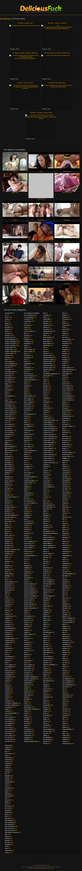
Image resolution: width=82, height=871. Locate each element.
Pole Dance (65, 329)
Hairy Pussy (27, 668)
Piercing (45, 733)
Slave (64, 535)
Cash (6, 612)
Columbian (8, 675)
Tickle (64, 699)
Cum (6, 715)
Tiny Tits (64, 711)
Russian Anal (66, 454)
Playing (64, 317)
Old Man (45, 646)
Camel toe (8, 602)
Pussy (64, 382)
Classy (7, 650)
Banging (7, 473)
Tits (63, 719)
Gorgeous (27, 638)
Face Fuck (27, 444)
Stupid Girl (65, 638)
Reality (64, 412)
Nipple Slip (46, 620)
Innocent (45, 321)
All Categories (5, 19)
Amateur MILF (9, 347)
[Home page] (41, 8)
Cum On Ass (8, 737)
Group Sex (27, 650)
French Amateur (28, 541)
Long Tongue (47, 485)
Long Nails (46, 483)
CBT (6, 594)
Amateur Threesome (11, 351)
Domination (27, 367)
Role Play (65, 436)
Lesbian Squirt (47, 458)
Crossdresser (9, 707)
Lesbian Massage (48, 442)
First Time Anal (28, 501)
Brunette (7, 569)
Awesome (8, 440)
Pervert (45, 717)
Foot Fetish (27, 521)
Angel (6, 384)
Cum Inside (8, 733)
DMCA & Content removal (40, 868)
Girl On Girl (27, 618)
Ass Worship (8, 434)
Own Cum (46, 673)
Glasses (26, 624)
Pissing (45, 743)
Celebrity (7, 622)
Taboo (64, 658)
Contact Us (50, 868)
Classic (7, 646)
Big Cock (7, 513)
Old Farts (45, 644)
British (6, 567)
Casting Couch (9, 616)
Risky (63, 434)
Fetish (26, 485)
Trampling (65, 737)
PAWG (45, 675)
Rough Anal (65, 444)
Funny (26, 559)
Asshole (7, 436)
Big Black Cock (9, 507)
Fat (25, 462)
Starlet (64, 602)
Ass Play (7, 428)
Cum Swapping (28, 317)
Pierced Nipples (47, 729)
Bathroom (7, 485)
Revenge (65, 424)
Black (6, 533)
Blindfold (7, 541)
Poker (64, 327)
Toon (63, 725)
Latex (44, 404)
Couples (7, 693)
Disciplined (27, 357)
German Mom (28, 602)
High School (27, 695)
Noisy (44, 622)
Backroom (8, 458)
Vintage (7, 780)
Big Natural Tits (9, 517)
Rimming (64, 432)
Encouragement (28, 414)
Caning (7, 606)
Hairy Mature (27, 666)
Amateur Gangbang (10, 341)
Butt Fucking (8, 590)
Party (44, 703)
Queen (64, 402)
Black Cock (8, 535)
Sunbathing (65, 644)
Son (63, 578)
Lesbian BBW (47, 422)
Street (64, 624)
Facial (26, 448)
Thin (63, 691)
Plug (63, 321)
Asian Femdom (9, 410)
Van (6, 774)
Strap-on (64, 616)
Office (44, 640)
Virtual (7, 784)
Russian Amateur (67, 452)
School (64, 468)
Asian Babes (8, 406)
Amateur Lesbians (10, 345)
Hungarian (27, 737)
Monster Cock (47, 590)
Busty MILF (8, 586)
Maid (44, 513)
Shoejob (64, 503)
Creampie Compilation (11, 703)
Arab (6, 394)
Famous (26, 456)
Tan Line (64, 662)
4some (7, 319)
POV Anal (46, 679)
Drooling (26, 386)
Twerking (7, 749)
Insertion (45, 323)
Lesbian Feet (47, 432)
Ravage (64, 408)
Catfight (7, 618)
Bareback (7, 477)
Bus (6, 578)
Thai (63, 689)
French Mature (28, 547)
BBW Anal (8, 444)
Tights (64, 705)
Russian (64, 450)
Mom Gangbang (48, 580)
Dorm (25, 371)
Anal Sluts (8, 380)
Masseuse (46, 527)
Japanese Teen (47, 367)
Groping (26, 648)
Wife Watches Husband (11, 832)
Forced (26, 527)
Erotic (25, 418)
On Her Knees (47, 656)
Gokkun (26, 632)
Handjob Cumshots (29, 679)
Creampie (8, 701)
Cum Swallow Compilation (31, 313)
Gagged (26, 565)
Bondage (7, 553)
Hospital (26, 717)
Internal (45, 327)
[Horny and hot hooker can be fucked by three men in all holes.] (41, 126)
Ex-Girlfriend (27, 426)
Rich (63, 428)
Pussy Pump (66, 394)
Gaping (26, 574)
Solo (63, 569)
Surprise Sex (66, 646)
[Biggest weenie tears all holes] (25, 66)
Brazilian (7, 565)
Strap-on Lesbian (67, 620)
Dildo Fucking (28, 349)
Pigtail (45, 735)
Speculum (65, 588)
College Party (9, 673)
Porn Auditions (66, 339)
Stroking (64, 630)
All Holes (20, 23)
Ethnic (26, 422)
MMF (44, 511)
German (26, 582)
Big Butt (7, 511)
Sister (64, 525)
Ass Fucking (8, 424)
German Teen (28, 606)
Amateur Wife (9, 353)
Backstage (8, 462)
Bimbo (7, 525)
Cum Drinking (9, 719)
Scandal (64, 466)
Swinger (64, 652)
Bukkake (7, 576)
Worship (7, 842)
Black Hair (8, 539)
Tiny (63, 707)
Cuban (7, 709)
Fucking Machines (29, 555)
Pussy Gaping (66, 388)
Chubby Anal (8, 640)
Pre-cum (64, 347)
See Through (66, 479)
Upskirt (7, 765)
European (27, 424)
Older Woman (47, 652)
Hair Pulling (27, 660)
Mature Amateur (47, 539)
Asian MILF (8, 416)
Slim (63, 539)
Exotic (26, 432)
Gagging (26, 567)
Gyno (25, 656)
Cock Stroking (9, 666)
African (7, 331)
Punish (64, 378)
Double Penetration (63, 53)
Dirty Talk (26, 355)
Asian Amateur (9, 402)
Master (45, 529)
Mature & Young (47, 537)
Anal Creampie (9, 365)
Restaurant (65, 420)
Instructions (46, 325)
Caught (56, 23)
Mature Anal (46, 541)
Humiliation (27, 735)
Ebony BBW (27, 400)
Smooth (64, 549)
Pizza (63, 313)
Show (64, 511)
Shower (64, 513)
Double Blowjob (28, 376)
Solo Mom (65, 576)
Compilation (8, 677)
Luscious (45, 497)
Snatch (64, 553)
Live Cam (46, 475)
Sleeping (64, 537)
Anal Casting (8, 361)
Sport (63, 594)
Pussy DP (65, 384)
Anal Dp (30, 83)
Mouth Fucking (47, 596)
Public (64, 365)
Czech (26, 329)
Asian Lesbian (9, 414)
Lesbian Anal (47, 418)
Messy (45, 551)
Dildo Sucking (28, 351)
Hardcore (26, 685)
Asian (6, 400)
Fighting (26, 487)
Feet (25, 470)
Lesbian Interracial (48, 438)
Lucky (45, 495)
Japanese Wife (47, 369)
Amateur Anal (47, 112)
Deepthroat (27, 341)
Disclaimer (31, 868)
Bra (6, 563)
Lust (44, 499)
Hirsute (26, 697)
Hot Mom (26, 721)
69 (5, 321)
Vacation (7, 770)
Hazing (26, 687)
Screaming (65, 473)
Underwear (8, 759)
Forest (26, 531)
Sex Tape (65, 489)
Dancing (26, 335)
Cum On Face (9, 739)
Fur (25, 561)
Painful (45, 687)
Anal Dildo (8, 369)
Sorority (64, 580)
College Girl (8, 671)
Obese (45, 638)
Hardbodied (27, 683)
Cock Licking (8, 664)
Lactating (45, 398)
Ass (6, 422)
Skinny (64, 529)
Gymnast (26, 654)
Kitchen (45, 388)
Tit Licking (65, 715)
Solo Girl (64, 572)
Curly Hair (27, 325)
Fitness (26, 509)
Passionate (46, 705)
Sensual (64, 485)
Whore (7, 814)
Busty (6, 580)
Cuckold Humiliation (11, 713)
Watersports (8, 796)
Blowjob (7, 547)
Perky (44, 713)
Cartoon (7, 610)
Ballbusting (8, 470)
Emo (25, 412)
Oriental (45, 668)
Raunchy (64, 406)
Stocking (64, 608)
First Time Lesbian (29, 503)
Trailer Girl (65, 735)
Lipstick (45, 473)
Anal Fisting (8, 374)
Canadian (8, 604)
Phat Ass (45, 721)
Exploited (26, 436)
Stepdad (64, 604)
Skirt (63, 531)
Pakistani (45, 691)
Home (26, 703)
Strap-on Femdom (67, 618)
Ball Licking (8, 466)
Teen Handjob (66, 683)
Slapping (64, 533)
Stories (64, 612)
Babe (6, 454)
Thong (64, 693)
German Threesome (30, 608)
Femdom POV (28, 483)
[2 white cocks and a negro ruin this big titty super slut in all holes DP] (57, 66)
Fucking (26, 23)
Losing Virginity (47, 487)
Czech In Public (28, 331)
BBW (6, 442)
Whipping (7, 812)
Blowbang (8, 545)
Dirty (25, 353)
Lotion (45, 489)
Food (25, 519)
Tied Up (64, 701)
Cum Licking (8, 735)
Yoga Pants (8, 850)
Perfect (45, 711)
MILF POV (46, 509)
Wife (6, 816)
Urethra (7, 767)
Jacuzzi (45, 351)
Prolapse (64, 359)
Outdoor (45, 671)
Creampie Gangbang (11, 705)
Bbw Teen (62, 83)
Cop (6, 683)
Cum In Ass (8, 727)
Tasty (63, 664)
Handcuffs (27, 673)
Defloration (27, 343)
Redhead (65, 414)
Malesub (45, 517)
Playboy (64, 315)
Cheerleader (8, 630)
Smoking (64, 547)
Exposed (26, 438)
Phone (45, 723)
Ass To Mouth (9, 430)
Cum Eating (8, 721)
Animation (8, 386)
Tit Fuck (64, 713)
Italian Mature (47, 343)
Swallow (64, 648)
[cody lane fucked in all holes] (25, 36)
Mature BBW (46, 543)
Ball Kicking (8, 464)
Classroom (8, 648)
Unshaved (8, 763)
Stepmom (65, 606)
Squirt (64, 600)
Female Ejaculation (29, 477)
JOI (44, 349)
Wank (6, 792)
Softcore (64, 565)
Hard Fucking (28, 681)
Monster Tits (46, 592)
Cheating (7, 626)
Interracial (46, 329)
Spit (63, 592)
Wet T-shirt (8, 808)
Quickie (64, 404)
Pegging (45, 709)
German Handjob (29, 594)
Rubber (64, 448)
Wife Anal (7, 818)
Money (45, 588)
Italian (45, 335)
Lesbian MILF (47, 440)
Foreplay (26, 529)
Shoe (63, 501)
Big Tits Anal (8, 521)
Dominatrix (27, 369)
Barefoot (7, 479)
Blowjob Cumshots (10, 549)
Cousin (7, 695)
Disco (25, 359)
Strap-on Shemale (67, 622)
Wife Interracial (9, 828)
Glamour (26, 622)
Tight (63, 703)
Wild (6, 834)
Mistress (45, 569)
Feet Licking (27, 473)
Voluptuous (8, 788)
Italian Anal (46, 339)
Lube (44, 493)
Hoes (25, 701)
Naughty (45, 610)
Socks (64, 561)
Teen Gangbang (67, 681)
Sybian (64, 654)
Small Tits (65, 545)
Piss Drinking (47, 739)
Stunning (64, 636)
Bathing (7, 483)
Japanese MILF (47, 361)
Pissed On (46, 741)
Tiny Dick (65, 709)
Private (64, 357)
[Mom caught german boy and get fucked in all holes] (57, 36)
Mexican (45, 555)
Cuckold (7, 711)
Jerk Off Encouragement (50, 374)
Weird (6, 802)
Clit (6, 654)
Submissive (65, 640)
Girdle (26, 612)
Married (45, 521)
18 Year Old (8, 313)
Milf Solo (45, 557)
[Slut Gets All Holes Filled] (25, 96)
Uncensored (8, 753)
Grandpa (26, 644)
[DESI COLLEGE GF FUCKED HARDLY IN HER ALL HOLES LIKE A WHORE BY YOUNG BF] (57, 96)
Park (44, 699)
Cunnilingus (27, 321)
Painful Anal (46, 689)
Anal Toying (8, 382)
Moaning (45, 572)
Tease (64, 673)
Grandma (26, 642)
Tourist (64, 731)
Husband (26, 739)
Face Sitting (27, 446)
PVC (44, 683)
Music (45, 602)
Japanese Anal (47, 355)
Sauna (64, 464)
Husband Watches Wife (31, 741)
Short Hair (65, 507)
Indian (45, 317)
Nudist (45, 626)
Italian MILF (46, 341)
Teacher (64, 671)
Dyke (25, 392)
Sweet (64, 650)
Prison (64, 355)
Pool (63, 335)
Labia (44, 394)
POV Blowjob (47, 681)
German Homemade (30, 596)
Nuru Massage (47, 632)
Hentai (26, 689)
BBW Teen (8, 448)
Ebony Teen (27, 406)
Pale (44, 693)
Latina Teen (46, 408)
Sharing (64, 495)
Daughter (26, 339)
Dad (25, 333)
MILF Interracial (47, 507)
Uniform (7, 761)
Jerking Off (46, 376)
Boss (6, 559)
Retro (63, 422)
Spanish (64, 584)
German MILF (28, 600)
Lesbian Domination (49, 428)
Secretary (65, 475)
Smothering (65, 551)
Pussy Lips (65, 392)
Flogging (26, 515)
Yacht (6, 846)
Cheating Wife (9, 628)
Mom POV (46, 586)
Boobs (7, 555)
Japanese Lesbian (48, 359)
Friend (26, 549)
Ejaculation (27, 408)
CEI (6, 596)
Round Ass (65, 446)
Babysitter (8, 456)
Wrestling (7, 844)
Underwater (8, 757)
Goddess (26, 630)
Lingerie (45, 470)
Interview (45, 333)
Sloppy (64, 541)
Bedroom (7, 495)
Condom (7, 679)
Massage (45, 525)
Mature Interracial (48, 547)
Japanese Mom (47, 363)
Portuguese (65, 343)
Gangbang (27, 572)
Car (6, 608)
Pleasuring (65, 319)
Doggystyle (27, 363)
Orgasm (45, 662)
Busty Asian (8, 584)
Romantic (65, 440)
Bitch (6, 529)
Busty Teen (8, 588)
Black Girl (7, 537)
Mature (45, 535)
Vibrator (7, 778)
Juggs (45, 380)
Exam (25, 428)
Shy (63, 515)
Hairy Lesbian (28, 664)
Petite (44, 719)
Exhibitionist (27, 430)
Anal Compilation (10, 363)
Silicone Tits (65, 517)
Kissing (45, 386)
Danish (26, 337)
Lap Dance (46, 402)
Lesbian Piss (47, 452)
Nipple (45, 618)
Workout (7, 840)
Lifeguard (46, 466)
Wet (6, 804)
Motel (44, 594)
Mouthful (45, 598)
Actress (7, 325)
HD (25, 658)
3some (7, 317)
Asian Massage (9, 418)
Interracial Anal (47, 331)
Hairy (25, 662)
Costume (7, 689)
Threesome (65, 695)
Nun (44, 628)
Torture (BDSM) (66, 729)
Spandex (64, 582)
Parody (45, 701)
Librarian (45, 464)
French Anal (27, 543)
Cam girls (7, 600)
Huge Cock (27, 733)
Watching (7, 794)
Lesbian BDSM (47, 424)
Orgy (44, 666)
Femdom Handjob (29, 481)
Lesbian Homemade (49, 436)
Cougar (7, 691)
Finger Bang (27, 493)
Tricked (64, 741)
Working (7, 838)
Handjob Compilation (30, 677)
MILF (44, 501)
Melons (45, 549)
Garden (26, 576)
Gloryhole (27, 626)
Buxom (7, 592)
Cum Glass (8, 725)
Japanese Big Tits (48, 357)
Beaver (7, 491)
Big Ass (7, 505)
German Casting (29, 588)
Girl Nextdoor (28, 616)
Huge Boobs (27, 731)
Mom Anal (46, 578)
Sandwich (65, 460)
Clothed (7, 660)
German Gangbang (29, 592)
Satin (63, 462)
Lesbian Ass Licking (49, 420)
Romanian (65, 438)
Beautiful (7, 489)
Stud (63, 632)
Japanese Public (48, 365)
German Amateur (29, 584)
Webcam (7, 800)
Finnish (26, 497)
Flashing (26, 511)
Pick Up (45, 727)
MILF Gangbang (48, 505)
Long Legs (46, 481)
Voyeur (7, 790)
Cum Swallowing (29, 315)
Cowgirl (7, 697)
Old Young (46, 648)
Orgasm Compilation (49, 664)
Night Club (46, 616)
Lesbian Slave (47, 456)
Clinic (6, 652)
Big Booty (7, 509)
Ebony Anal (27, 398)
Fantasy (26, 458)
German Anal (28, 586)
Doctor (26, 361)
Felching (26, 475)
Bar (6, 475)
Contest (7, 681)
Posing (64, 345)
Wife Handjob (9, 824)
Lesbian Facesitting (48, 430)
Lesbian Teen (47, 460)
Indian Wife (46, 319)
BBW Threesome (10, 450)
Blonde (7, 543)
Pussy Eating (66, 386)
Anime (7, 388)
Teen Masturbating (67, 685)
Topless (64, 727)
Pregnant (65, 349)
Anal (25, 83)
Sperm (64, 590)
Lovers (45, 491)
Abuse (7, 323)
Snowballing (66, 555)
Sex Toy (64, 491)
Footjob (26, 525)
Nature (45, 608)
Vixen (6, 786)
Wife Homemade (10, 826)
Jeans (45, 371)
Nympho (45, 636)
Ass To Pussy (8, 432)
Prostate (64, 361)
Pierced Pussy (47, 731)
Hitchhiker (27, 699)
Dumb (26, 388)
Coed (6, 668)
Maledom (46, 515)
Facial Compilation (29, 450)
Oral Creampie (47, 658)
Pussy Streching (67, 398)
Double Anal (27, 374)
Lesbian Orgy (47, 450)
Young (7, 852)
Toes (63, 721)
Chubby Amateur (10, 638)
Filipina (26, 489)
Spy (63, 596)
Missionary (46, 567)
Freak (25, 535)
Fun (25, 557)
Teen (63, 675)
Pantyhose (46, 697)
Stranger (64, 614)
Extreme (26, 440)
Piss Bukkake (47, 737)
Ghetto (26, 610)
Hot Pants (27, 723)
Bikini (6, 523)
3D (6, 315)
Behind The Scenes (10, 497)
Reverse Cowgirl (67, 426)
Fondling (26, 517)
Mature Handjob (48, 545)
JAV (44, 347)
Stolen (64, 610)
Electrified (27, 410)
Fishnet (26, 505)
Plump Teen (65, 325)
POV (44, 677)
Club (6, 662)
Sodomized (65, 563)
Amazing (7, 355)
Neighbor (46, 612)
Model (45, 574)
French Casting (28, 545)
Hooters (26, 713)
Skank (64, 527)
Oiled (44, 642)
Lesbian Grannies (48, 434)
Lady (44, 400)
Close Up (7, 658)
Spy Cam (65, 598)
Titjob (63, 717)
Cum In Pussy (9, 731)
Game (26, 569)
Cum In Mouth (9, 729)
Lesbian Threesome (49, 462)
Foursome (27, 533)
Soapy (64, 557)
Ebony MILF (27, 404)
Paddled (45, 685)
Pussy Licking (66, 390)
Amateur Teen (9, 349)
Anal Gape (8, 376)
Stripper (64, 626)
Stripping (64, 628)
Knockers (46, 390)
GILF (25, 563)
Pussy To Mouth (66, 400)
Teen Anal (65, 677)
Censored (8, 624)
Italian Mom (46, 345)
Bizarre (7, 531)
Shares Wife (65, 493)
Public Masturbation (68, 369)
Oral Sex (45, 660)
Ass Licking (8, 426)
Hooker (26, 711)
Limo (44, 468)
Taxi (63, 668)
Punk (63, 380)
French (26, 539)
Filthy (25, 491)
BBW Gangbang (9, 446)
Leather (45, 412)
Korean (45, 392)
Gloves (26, 628)
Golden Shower (28, 634)
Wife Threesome (9, 830)
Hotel (25, 725)
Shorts (64, 509)
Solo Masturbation (67, 574)
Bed (6, 493)
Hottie (25, 727)
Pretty (64, 351)
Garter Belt (27, 578)
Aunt (6, 438)
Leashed (45, 410)
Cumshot (63, 23)
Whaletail (7, 810)
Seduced (64, 477)
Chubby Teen (9, 642)
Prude (64, 363)
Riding (64, 430)
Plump (64, 323)
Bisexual (7, 527)
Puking (64, 376)
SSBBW (64, 458)
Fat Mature (27, 466)
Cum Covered (9, 717)
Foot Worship (28, 523)
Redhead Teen (66, 416)
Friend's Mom (28, 551)
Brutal (6, 572)
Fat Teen (26, 468)
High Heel (27, 693)
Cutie (25, 327)
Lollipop (45, 477)
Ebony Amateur (28, 396)
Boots (6, 557)
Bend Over (8, 501)
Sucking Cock (66, 642)
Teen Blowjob (66, 679)
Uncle (6, 755)
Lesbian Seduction (48, 454)
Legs (44, 414)
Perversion (46, 715)
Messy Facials (47, 553)
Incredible (46, 315)
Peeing (45, 707)
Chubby (7, 636)
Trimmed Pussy (66, 743)
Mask (44, 523)
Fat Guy (26, 464)
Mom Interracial (47, 584)
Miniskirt (45, 561)
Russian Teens (66, 456)
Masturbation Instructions (50, 533)
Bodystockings (9, 551)
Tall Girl (64, 660)
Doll (25, 365)
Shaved (64, 497)
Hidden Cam (27, 691)
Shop (63, 505)
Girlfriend (26, 620)
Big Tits (53, 53)
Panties (45, 695)
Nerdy (45, 614)
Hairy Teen (27, 671)
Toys (63, 733)
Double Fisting (28, 378)
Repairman (65, 418)
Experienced (27, 434)
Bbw (56, 83)
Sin (63, 521)
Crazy (6, 699)
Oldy (44, 654)
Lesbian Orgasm (48, 448)
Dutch (25, 390)
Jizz (44, 378)
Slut (63, 543)
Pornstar (64, 341)
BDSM (7, 452)
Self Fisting (65, 481)
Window (7, 836)
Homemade (27, 707)
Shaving (64, 499)
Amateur (22, 53)
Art (5, 398)
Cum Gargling (9, 723)
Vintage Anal (8, 782)
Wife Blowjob (8, 820)
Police (64, 331)
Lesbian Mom (47, 446)
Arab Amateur (9, 396)
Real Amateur (66, 410)
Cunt (25, 323)
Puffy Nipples (66, 374)
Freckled (26, 537)
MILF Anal (46, 503)
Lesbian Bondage (48, 426)
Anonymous (8, 390)
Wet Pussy (8, 806)
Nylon (45, 634)
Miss (44, 565)
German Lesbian (29, 598)
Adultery (7, 329)
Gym (25, 652)
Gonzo (26, 636)
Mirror (45, 563)
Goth (25, 640)
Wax (6, 798)
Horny (26, 715)
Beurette (7, 503)
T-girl (63, 656)
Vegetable (8, 776)
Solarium (64, 567)
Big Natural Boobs (10, 515)
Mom (44, 576)
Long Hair (46, 479)
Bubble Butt (8, 574)
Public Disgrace (66, 367)
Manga (45, 519)
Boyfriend (7, 561)
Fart (25, 460)
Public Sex (65, 371)
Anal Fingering (9, 371)
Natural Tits (46, 606)
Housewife (27, 729)
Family (26, 454)
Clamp (7, 644)
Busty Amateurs (9, 582)
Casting (7, 614)
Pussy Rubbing (66, 396)
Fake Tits (26, 452)
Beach (7, 487)
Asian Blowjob (9, 408)
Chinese (7, 632)
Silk (63, 519)
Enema (26, 416)
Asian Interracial (9, 412)
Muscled (45, 600)
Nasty (44, 604)
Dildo (25, 347)
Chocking (7, 634)
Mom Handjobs (47, 582)
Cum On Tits (8, 741)
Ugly (6, 751)
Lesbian (45, 416)
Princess (64, 353)
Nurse (45, 630)
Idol (44, 313)
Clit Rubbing (8, 656)
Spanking (65, 586)
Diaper (26, 345)
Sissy (63, 523)
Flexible (26, 513)
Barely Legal (8, 481)
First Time (27, 499)
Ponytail (64, 333)
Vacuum (7, 772)
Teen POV (65, 687)
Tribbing (64, 739)
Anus (6, 392)
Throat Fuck (65, 697)
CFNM (7, 598)
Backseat (7, 460)
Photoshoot (46, 725)
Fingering (27, 495)
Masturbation (47, 531)
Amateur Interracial (10, 343)
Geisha (26, 580)
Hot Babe (26, 719)
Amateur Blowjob (31, 53)
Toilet (63, 723)
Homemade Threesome (31, 709)
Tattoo (64, 666)
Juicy (44, 382)
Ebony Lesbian (28, 402)
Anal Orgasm (8, 378)
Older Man (46, 650)
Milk (44, 559)
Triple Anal (8, 745)
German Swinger (29, 604)
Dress (25, 384)
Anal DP (7, 367)
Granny (26, 646)
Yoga (6, 848)
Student (64, 634)
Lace (44, 396)
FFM (25, 442)
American (7, 357)
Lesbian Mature (47, 444)
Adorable (7, 327)
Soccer (64, 559)
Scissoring (65, 470)
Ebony (26, 394)
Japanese (46, 353)
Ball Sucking (8, 468)
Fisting (26, 507)
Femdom (26, 479)
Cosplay (7, 687)
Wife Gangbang (9, 822)
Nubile (45, 624)
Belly (6, 499)
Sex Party (65, 487)
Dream (26, 382)
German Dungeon (29, 590)
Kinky (44, 384)
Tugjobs (7, 747)
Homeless (27, 705)
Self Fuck (65, 483)
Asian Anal (8, 404)
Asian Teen (8, 420)
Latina (45, 406)
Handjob (26, 675)
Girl (31, 23)
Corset (7, 685)
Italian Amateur (47, 337)
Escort (26, 420)
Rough (64, 442)
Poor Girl (64, 337)
